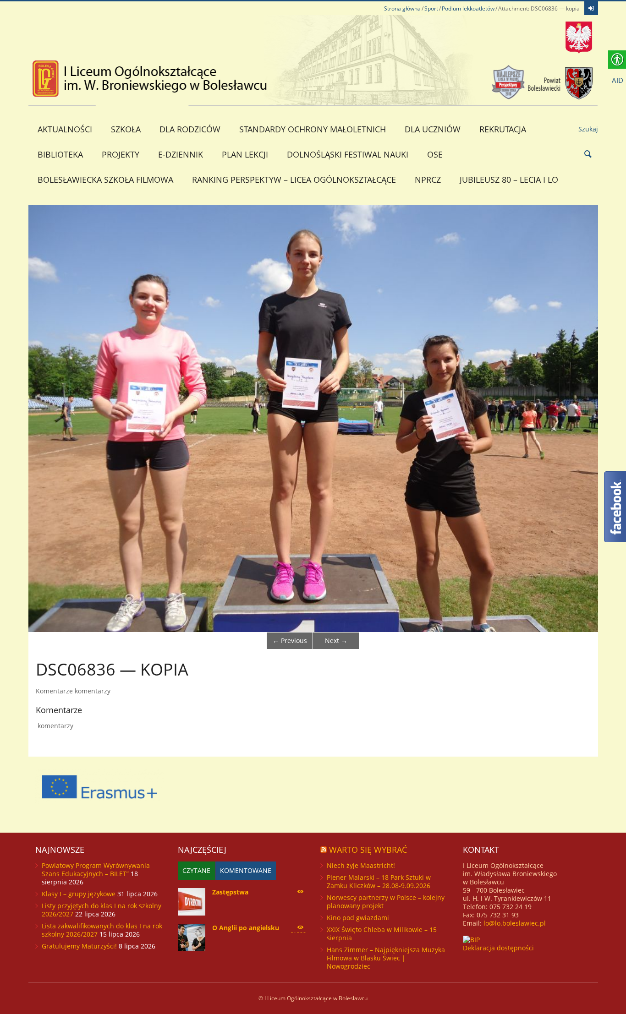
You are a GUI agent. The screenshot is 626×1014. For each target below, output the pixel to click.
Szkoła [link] (126, 129)
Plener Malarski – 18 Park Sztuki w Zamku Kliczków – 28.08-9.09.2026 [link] (379, 881)
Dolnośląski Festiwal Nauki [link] (347, 154)
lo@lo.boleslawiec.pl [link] (514, 923)
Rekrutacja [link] (502, 129)
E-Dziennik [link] (180, 154)
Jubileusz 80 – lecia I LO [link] (509, 179)
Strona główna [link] (402, 8)
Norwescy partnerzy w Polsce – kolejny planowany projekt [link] (386, 901)
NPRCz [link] (428, 179)
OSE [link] (435, 154)
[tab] (196, 870)
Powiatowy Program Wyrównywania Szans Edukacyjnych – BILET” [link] (96, 869)
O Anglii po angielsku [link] (245, 927)
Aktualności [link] (65, 129)
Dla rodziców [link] (189, 129)
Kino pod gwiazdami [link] (358, 917)
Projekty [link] (120, 154)
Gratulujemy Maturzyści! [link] (79, 946)
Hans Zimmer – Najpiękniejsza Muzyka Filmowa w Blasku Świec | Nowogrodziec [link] (386, 957)
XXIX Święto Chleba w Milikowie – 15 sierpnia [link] (382, 933)
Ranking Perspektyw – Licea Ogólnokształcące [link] (294, 179)
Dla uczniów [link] (433, 129)
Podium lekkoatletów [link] (468, 8)
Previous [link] (290, 640)
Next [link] (336, 640)
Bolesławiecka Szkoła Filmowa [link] (105, 179)
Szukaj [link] (588, 129)
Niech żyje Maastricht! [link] (361, 865)
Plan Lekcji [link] (245, 154)
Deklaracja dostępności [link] (498, 947)
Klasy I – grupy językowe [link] (78, 893)
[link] (591, 8)
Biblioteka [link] (60, 154)
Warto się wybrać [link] (368, 849)
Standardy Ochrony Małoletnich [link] (312, 129)
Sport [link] (431, 8)
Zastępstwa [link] (230, 892)
